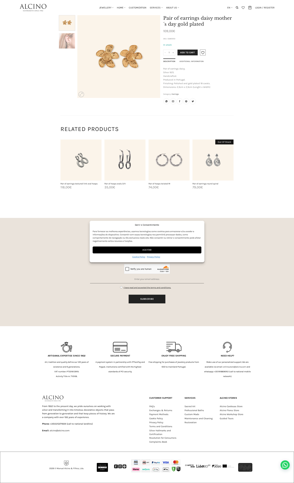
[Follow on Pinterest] (124, 466)
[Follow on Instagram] (120, 466)
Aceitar (146, 249)
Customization (137, 7)
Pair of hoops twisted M (159, 184)
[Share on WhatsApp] (166, 101)
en (228, 7)
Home (120, 7)
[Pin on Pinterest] (186, 101)
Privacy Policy (153, 256)
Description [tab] (169, 61)
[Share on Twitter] (193, 101)
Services (155, 7)
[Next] (154, 56)
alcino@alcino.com (60, 430)
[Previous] (83, 56)
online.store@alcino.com (234, 367)
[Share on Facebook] (180, 101)
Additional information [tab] (191, 61)
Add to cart (187, 52)
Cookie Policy (138, 256)
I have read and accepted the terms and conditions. (147, 287)
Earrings (175, 94)
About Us (171, 7)
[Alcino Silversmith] (33, 7)
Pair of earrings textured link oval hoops (79, 184)
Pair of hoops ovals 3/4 (115, 184)
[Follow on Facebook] (116, 466)
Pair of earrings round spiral (205, 184)
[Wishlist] (243, 7)
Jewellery (105, 7)
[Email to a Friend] (173, 101)
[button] (237, 8)
